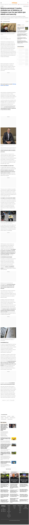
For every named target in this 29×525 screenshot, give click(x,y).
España (9, 510)
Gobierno (13, 416)
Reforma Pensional (3, 416)
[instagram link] (4, 509)
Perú (20, 511)
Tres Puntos (8, 416)
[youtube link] (1, 511)
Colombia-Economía (3, 419)
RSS (8, 517)
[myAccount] (27, 2)
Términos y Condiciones (25, 507)
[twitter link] (3, 509)
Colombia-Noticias (10, 419)
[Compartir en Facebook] (3, 38)
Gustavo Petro (6, 417)
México (9, 512)
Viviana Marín (6, 4)
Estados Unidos (9, 511)
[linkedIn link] (4, 511)
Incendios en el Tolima (20, 4)
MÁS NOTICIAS (8, 469)
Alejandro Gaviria (2, 4)
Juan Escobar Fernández (6, 21)
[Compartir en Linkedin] (6, 38)
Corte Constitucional (12, 417)
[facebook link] (1, 509)
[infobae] (14, 3)
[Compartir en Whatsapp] (1, 38)
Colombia (2, 6)
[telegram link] (3, 511)
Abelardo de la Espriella (10, 4)
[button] (1, 2)
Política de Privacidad (25, 508)
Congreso (2, 417)
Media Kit (20, 512)
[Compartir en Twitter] (4, 38)
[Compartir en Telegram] (7, 38)
